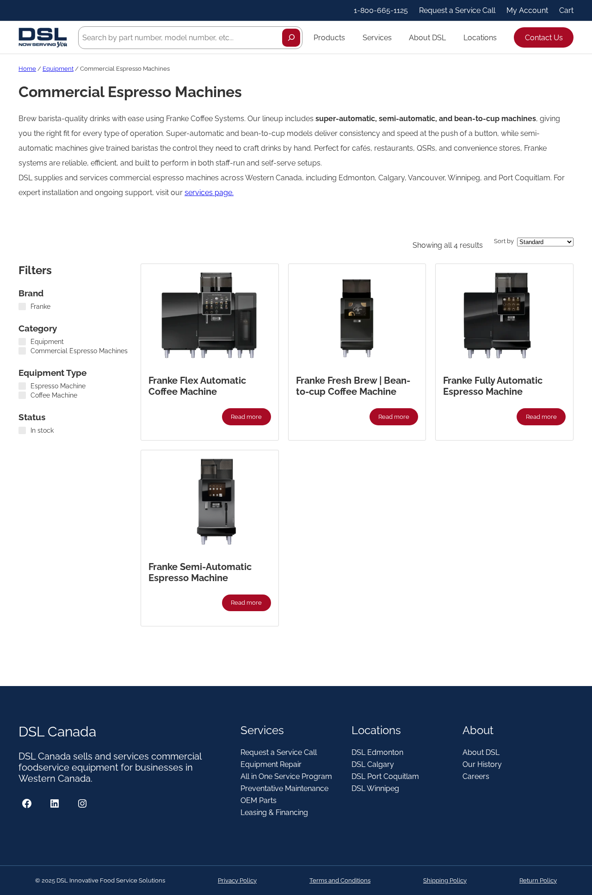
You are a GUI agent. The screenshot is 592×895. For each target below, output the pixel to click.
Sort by (504, 241)
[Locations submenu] (501, 37)
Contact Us (544, 37)
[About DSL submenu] (450, 37)
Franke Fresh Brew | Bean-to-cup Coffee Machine (353, 386)
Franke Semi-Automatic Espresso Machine (200, 572)
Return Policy (538, 880)
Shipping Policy (445, 880)
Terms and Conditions (339, 880)
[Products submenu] (349, 37)
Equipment (58, 68)
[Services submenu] (396, 37)
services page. (209, 192)
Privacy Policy (237, 880)
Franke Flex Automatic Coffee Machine (197, 386)
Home (27, 68)
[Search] (291, 38)
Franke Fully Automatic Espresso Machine (493, 386)
